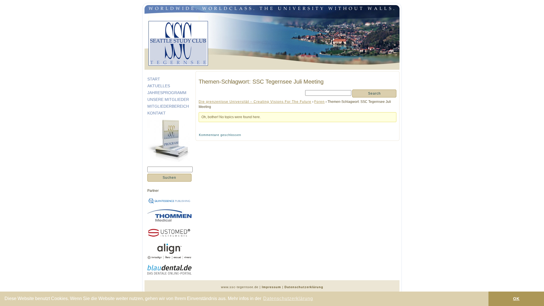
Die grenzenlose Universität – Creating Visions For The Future (255, 102)
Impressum (271, 287)
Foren (319, 102)
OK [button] (516, 298)
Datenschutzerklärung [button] (288, 298)
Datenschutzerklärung (303, 287)
